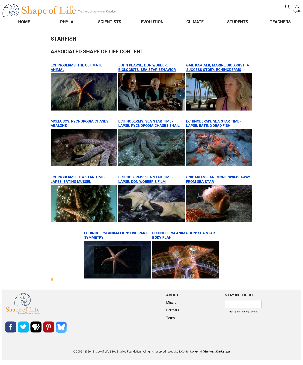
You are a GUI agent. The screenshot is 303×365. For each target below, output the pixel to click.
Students (237, 21)
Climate (195, 21)
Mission (172, 303)
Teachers (280, 21)
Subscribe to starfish (52, 279)
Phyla (66, 21)
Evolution (152, 21)
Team (170, 318)
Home (24, 21)
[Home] (66, 10)
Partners (172, 310)
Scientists (109, 21)
